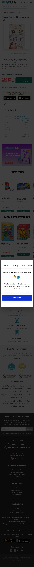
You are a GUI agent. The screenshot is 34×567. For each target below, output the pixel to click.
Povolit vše (17, 297)
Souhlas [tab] (5, 265)
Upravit (16, 303)
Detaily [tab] (15, 265)
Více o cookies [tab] (27, 265)
